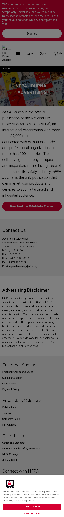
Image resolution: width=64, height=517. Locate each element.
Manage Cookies (32, 513)
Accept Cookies (32, 507)
